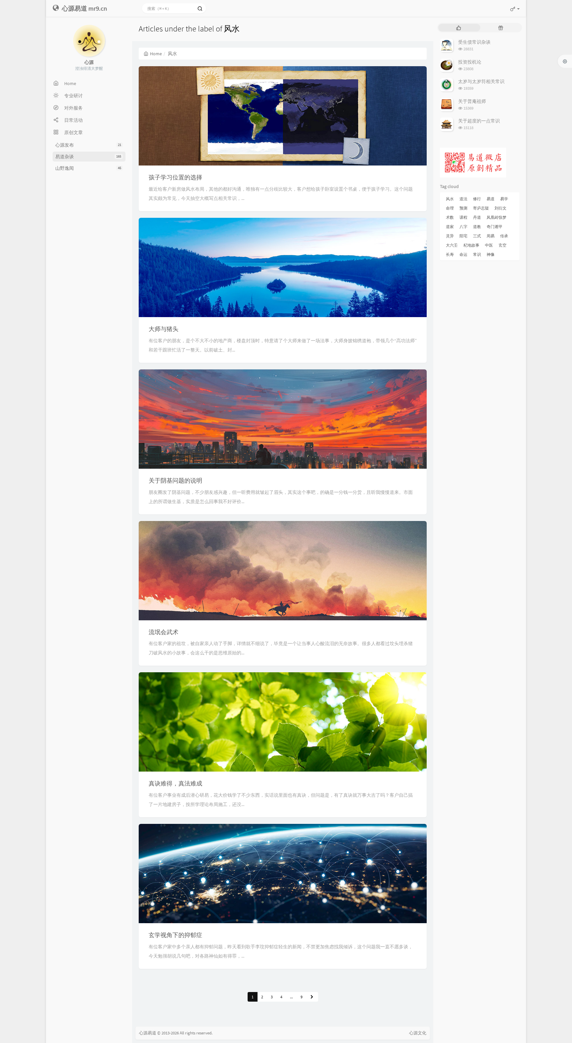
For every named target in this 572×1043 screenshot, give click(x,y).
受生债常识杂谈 (474, 42)
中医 (489, 245)
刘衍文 (500, 208)
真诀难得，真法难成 (175, 783)
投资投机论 (469, 62)
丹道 (477, 217)
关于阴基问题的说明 (175, 480)
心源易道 (147, 1033)
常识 (477, 254)
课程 (463, 217)
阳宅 (463, 235)
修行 (477, 198)
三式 (477, 235)
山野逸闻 (88, 168)
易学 (504, 198)
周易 (491, 235)
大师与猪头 (163, 329)
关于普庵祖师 (472, 101)
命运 (463, 254)
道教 (477, 226)
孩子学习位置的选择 (175, 177)
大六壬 (452, 245)
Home (156, 54)
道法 (463, 198)
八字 (463, 226)
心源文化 (417, 1033)
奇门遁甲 (494, 226)
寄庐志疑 (481, 208)
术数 (450, 217)
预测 (463, 208)
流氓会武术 (163, 632)
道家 (450, 226)
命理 (450, 208)
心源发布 (88, 145)
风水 (450, 198)
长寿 (450, 254)
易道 (491, 198)
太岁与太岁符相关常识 (481, 81)
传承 (504, 235)
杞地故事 (471, 245)
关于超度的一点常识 (479, 121)
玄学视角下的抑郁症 (175, 935)
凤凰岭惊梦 (496, 217)
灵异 (450, 235)
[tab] (459, 27)
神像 (491, 254)
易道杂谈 (88, 157)
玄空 (502, 245)
